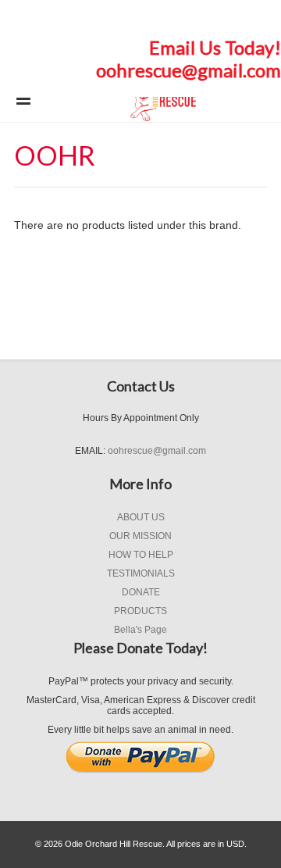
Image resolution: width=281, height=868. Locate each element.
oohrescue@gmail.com (188, 70)
